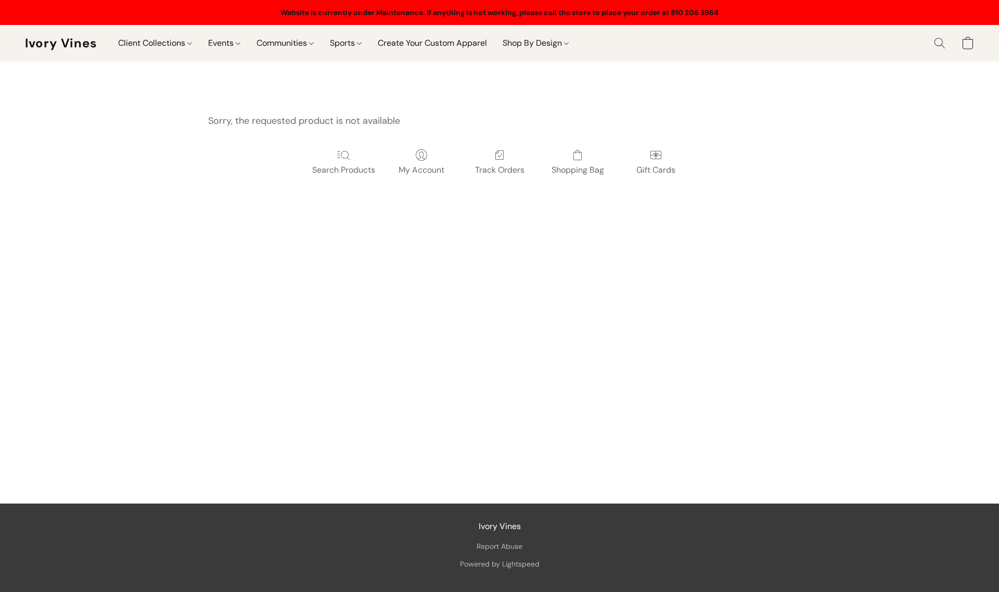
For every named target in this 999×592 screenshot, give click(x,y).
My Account (421, 169)
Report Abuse (499, 546)
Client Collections (152, 42)
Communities (283, 42)
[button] (61, 43)
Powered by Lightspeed (500, 564)
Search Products (343, 169)
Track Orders (499, 169)
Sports (343, 42)
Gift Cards (655, 169)
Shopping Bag (578, 169)
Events (222, 42)
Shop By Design (533, 42)
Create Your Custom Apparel (432, 42)
